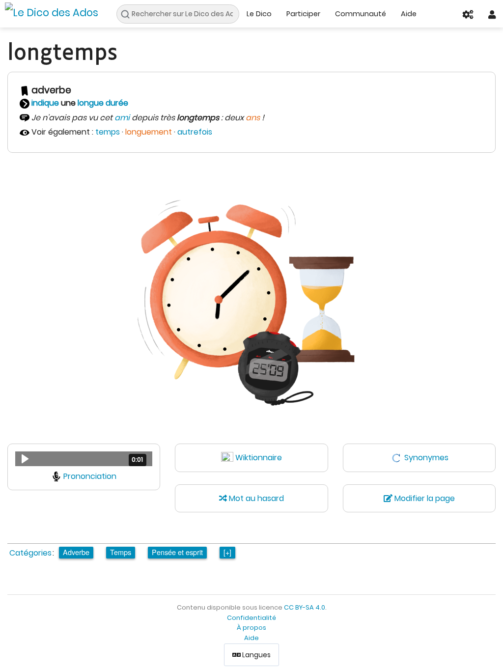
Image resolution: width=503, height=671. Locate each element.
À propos (251, 627)
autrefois (194, 132)
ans (253, 117)
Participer (303, 14)
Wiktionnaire (258, 457)
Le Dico (259, 14)
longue (91, 103)
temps (107, 132)
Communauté (360, 14)
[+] (227, 552)
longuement (148, 132)
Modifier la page (423, 498)
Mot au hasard (255, 498)
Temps (120, 552)
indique (45, 103)
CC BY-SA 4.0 (304, 607)
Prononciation (89, 476)
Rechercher (128, 14)
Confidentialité (251, 617)
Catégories (30, 553)
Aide (409, 14)
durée (117, 103)
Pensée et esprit (177, 552)
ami (122, 117)
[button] (83, 458)
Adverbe (76, 552)
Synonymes (426, 457)
